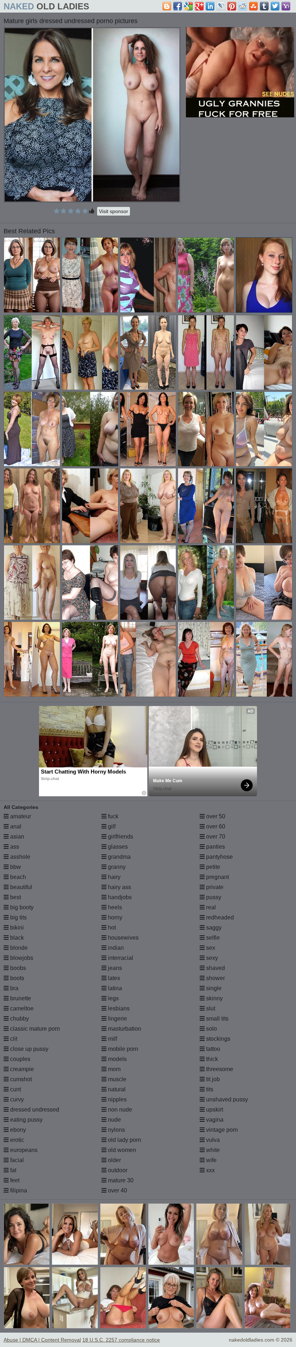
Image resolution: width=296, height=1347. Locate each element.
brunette (20, 998)
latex (113, 978)
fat (12, 1170)
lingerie (116, 1018)
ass (14, 847)
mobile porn (122, 1049)
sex (210, 948)
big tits (18, 917)
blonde (18, 948)
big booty (21, 907)
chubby (19, 1018)
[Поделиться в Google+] (199, 6)
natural (116, 1089)
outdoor (116, 1170)
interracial (119, 958)
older (113, 1160)
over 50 (215, 816)
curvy (16, 1099)
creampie (21, 1069)
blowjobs (21, 958)
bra (13, 988)
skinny (214, 998)
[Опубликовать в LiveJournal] (221, 6)
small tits (216, 1018)
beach (17, 877)
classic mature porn (34, 1029)
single (213, 988)
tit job (212, 1079)
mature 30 (120, 1180)
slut (210, 1008)
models (116, 1059)
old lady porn (123, 1140)
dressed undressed (34, 1109)
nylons (115, 1130)
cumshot (20, 1079)
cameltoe (21, 1008)
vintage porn (221, 1130)
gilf (111, 826)
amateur (20, 816)
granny (116, 867)
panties (215, 847)
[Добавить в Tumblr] (264, 6)
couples (19, 1059)
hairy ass (118, 887)
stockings (217, 1039)
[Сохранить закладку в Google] (188, 6)
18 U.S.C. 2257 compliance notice (121, 1340)
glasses (117, 847)
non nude (119, 1109)
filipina (18, 1190)
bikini (16, 927)
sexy (211, 958)
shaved (215, 968)
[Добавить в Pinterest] (231, 6)
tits (209, 1089)
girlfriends (119, 836)
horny (114, 917)
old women (121, 1150)
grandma (118, 857)
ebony (17, 1130)
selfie (212, 938)
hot (111, 927)
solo (211, 1029)
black (16, 938)
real (210, 907)
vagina (214, 1120)
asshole (19, 857)
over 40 (116, 1190)
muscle (116, 1079)
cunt (15, 1089)
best (15, 897)
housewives (122, 938)
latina (114, 988)
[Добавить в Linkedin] (210, 6)
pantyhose (219, 857)
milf (111, 1039)
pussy (213, 897)
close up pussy (28, 1049)
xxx (210, 1170)
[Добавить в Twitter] (275, 6)
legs (112, 998)
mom (113, 1069)
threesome (219, 1069)
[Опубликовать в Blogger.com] (166, 6)
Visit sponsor (113, 211)
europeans (23, 1150)
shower (215, 978)
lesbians (118, 1008)
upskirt (214, 1109)
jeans (114, 968)
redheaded (219, 917)
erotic (16, 1140)
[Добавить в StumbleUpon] (253, 6)
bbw (15, 867)
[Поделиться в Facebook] (177, 6)
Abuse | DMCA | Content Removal (42, 1340)
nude (113, 1120)
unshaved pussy (226, 1099)
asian (16, 836)
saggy (213, 927)
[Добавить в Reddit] (242, 6)
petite (212, 867)
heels (114, 907)
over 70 (215, 836)
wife (211, 1160)
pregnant (217, 877)
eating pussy (26, 1120)
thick (211, 1059)
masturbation (123, 1029)
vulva (212, 1140)
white (212, 1150)
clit (13, 1039)
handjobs (119, 897)
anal (15, 826)
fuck (112, 816)
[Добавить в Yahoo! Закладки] (286, 6)
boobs (17, 968)
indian (115, 948)
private (214, 887)
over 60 (215, 826)
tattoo (212, 1049)
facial (16, 1160)
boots (16, 978)
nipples (116, 1099)
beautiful (20, 887)
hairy (113, 877)
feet (14, 1180)
